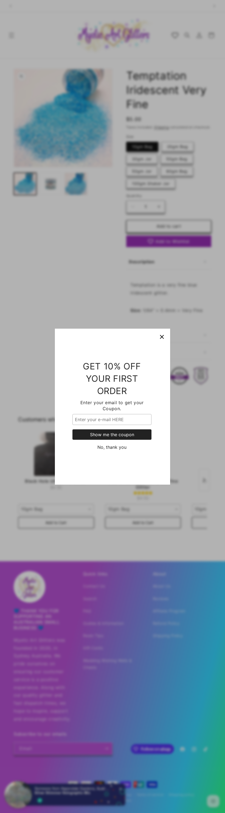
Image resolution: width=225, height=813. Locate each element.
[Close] (162, 337)
